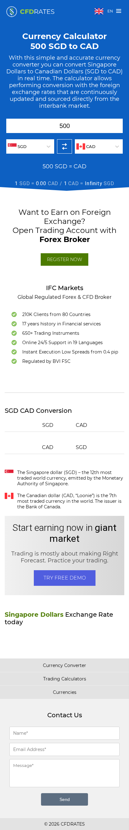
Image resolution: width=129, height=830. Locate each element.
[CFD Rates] (30, 11)
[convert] (64, 146)
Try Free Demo (65, 578)
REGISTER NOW (64, 259)
